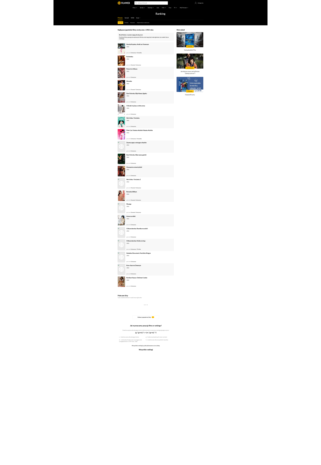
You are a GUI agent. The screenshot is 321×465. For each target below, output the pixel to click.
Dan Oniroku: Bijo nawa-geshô (136, 155)
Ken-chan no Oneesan (133, 265)
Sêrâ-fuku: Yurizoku (133, 118)
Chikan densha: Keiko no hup (135, 241)
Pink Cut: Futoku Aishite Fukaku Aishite (139, 130)
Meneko (129, 81)
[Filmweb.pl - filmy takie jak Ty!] (124, 3)
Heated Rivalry (190, 95)
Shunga (128, 204)
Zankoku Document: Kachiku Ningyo (138, 253)
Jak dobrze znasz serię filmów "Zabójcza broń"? (189, 72)
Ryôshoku (129, 56)
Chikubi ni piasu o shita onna (135, 106)
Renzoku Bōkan (131, 192)
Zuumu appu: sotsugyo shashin (136, 142)
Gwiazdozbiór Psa (190, 50)
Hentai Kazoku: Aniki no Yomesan (137, 44)
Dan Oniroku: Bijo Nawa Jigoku (136, 93)
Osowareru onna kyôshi (134, 167)
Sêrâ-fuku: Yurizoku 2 (133, 179)
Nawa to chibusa (131, 69)
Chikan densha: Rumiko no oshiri (137, 228)
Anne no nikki (131, 216)
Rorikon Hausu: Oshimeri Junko (136, 278)
